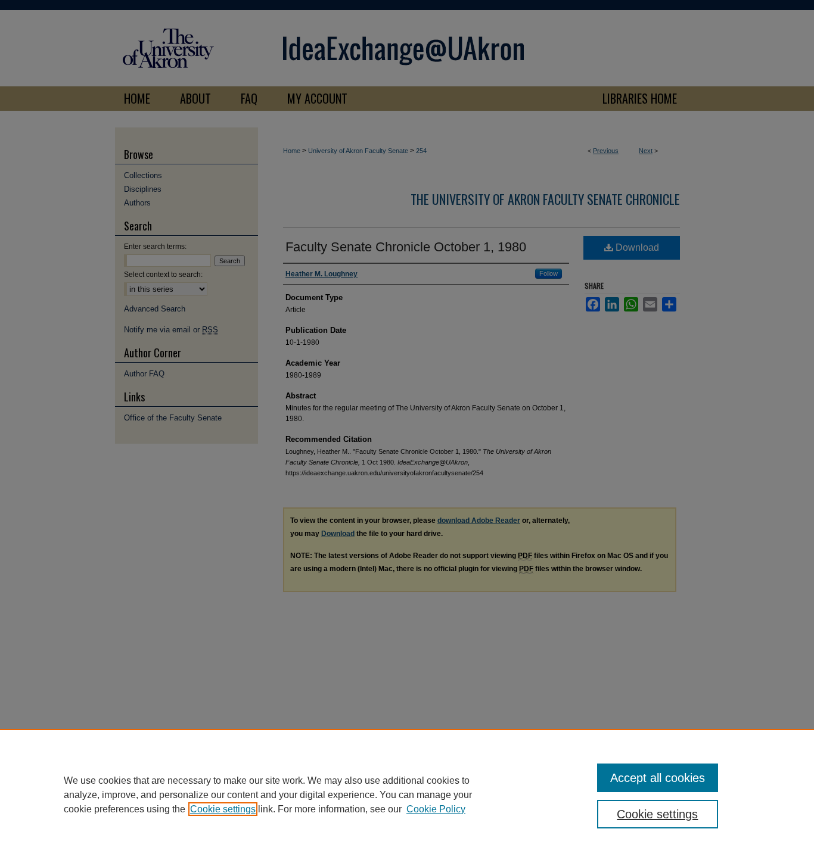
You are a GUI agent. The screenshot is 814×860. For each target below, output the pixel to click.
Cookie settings (223, 809)
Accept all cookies (657, 777)
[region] (407, 794)
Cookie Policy (435, 809)
